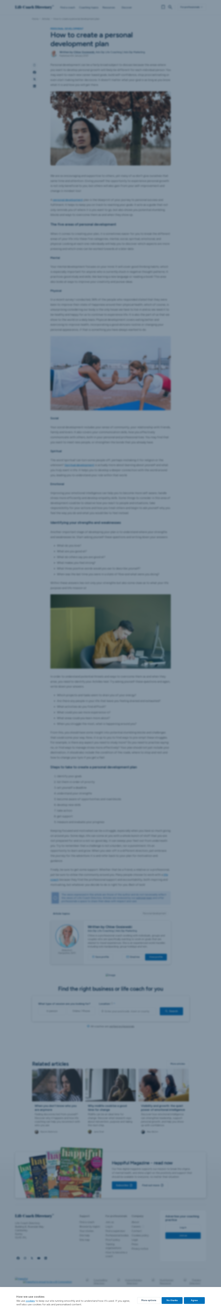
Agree (194, 1300)
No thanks (172, 1300)
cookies (30, 1300)
